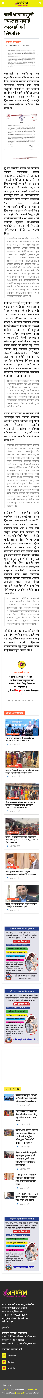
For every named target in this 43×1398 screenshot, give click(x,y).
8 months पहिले (14, 878)
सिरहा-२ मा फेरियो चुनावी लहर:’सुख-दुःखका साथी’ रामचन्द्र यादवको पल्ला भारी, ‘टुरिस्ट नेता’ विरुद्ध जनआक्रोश (21, 840)
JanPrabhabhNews (17, 1389)
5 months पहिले (14, 744)
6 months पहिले (14, 776)
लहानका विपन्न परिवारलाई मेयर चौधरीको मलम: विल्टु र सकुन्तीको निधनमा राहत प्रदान (22, 772)
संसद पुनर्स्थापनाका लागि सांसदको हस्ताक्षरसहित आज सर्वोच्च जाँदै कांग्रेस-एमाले (21, 873)
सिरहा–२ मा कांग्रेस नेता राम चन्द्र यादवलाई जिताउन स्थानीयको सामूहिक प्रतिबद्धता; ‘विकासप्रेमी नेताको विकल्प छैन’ (20, 805)
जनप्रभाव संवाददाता (13, 42)
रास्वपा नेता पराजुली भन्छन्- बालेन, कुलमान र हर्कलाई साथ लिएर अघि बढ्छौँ (21, 905)
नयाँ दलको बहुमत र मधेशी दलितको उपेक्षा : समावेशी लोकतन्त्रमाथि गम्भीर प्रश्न (20, 739)
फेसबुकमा (19, 690)
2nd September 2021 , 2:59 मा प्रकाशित (19, 45)
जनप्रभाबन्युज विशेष (12, 734)
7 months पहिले (14, 846)
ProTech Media (8, 1393)
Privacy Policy (6, 1385)
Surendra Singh (32, 1393)
